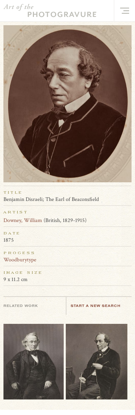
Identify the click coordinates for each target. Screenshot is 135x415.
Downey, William (22, 220)
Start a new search (95, 305)
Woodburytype (19, 259)
